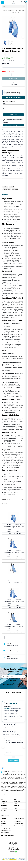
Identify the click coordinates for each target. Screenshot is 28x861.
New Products (17, 801)
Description (5, 194)
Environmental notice (5, 825)
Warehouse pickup (5, 832)
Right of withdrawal (5, 812)
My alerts (3, 803)
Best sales (16, 797)
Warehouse (16, 810)
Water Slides (15, 189)
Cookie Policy (4, 808)
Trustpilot (8, 740)
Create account (4, 801)
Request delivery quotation (13, 125)
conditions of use (16, 678)
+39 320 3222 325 (14, 848)
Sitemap (16, 812)
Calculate (13, 114)
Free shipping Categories (6, 828)
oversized (11, 186)
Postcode (5, 108)
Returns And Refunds (18, 825)
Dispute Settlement (5, 815)
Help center (3, 823)
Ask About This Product (13, 97)
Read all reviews (13, 760)
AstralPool (5, 186)
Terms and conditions (18, 828)
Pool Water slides (6, 189)
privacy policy (13, 680)
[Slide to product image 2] (11, 42)
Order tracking (4, 797)
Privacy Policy (4, 810)
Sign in (2, 799)
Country (5, 103)
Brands (15, 803)
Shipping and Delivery (18, 823)
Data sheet (5, 503)
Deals (15, 799)
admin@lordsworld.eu (14, 849)
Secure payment (17, 821)
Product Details (6, 499)
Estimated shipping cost (6, 830)
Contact (16, 808)
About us (3, 821)
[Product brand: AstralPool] (4, 54)
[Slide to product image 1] (5, 42)
